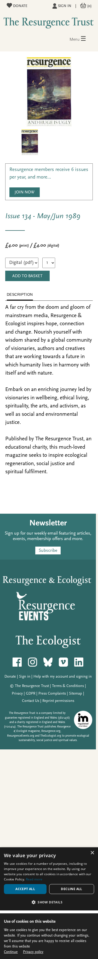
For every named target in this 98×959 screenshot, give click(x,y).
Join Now (24, 192)
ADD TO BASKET (27, 276)
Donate (19, 6)
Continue (11, 952)
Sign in (64, 6)
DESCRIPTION (20, 294)
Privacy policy (33, 952)
